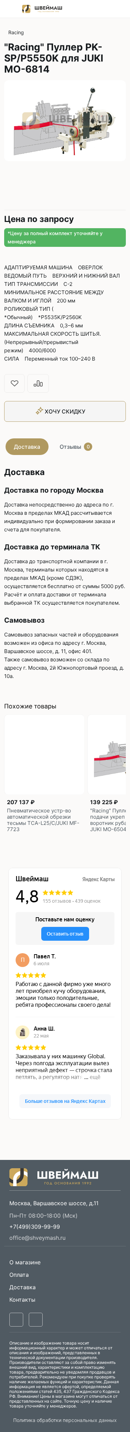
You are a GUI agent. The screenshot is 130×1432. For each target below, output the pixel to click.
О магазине (25, 1262)
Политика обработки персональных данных (65, 1420)
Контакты (22, 1299)
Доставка (27, 446)
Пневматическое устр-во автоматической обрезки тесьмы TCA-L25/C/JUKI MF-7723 (43, 820)
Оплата (19, 1274)
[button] (34, 1226)
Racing (16, 32)
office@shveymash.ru (37, 1237)
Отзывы (75, 446)
